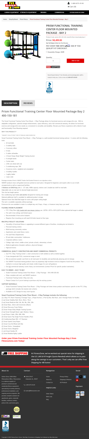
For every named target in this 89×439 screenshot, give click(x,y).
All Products (63, 382)
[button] (69, 3)
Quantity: (49, 57)
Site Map (25, 437)
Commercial (59, 12)
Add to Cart (75, 60)
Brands (43, 12)
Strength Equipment (28, 12)
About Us (49, 379)
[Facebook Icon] (77, 376)
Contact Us (49, 382)
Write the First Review (61, 43)
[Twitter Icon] (81, 376)
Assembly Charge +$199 (56, 52)
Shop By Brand (13, 19)
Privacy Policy (64, 376)
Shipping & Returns (65, 379)
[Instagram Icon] (84, 376)
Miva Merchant (53, 437)
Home (5, 19)
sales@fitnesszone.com (33, 391)
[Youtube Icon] (77, 380)
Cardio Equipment (11, 12)
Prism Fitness (24, 19)
